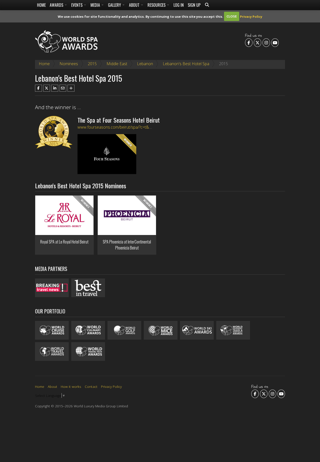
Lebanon (145, 63)
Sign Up (194, 5)
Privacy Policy (251, 16)
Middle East (116, 63)
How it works (71, 386)
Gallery (115, 5)
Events (77, 5)
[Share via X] (47, 88)
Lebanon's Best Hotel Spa (186, 63)
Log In (179, 5)
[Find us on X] (257, 42)
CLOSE (231, 16)
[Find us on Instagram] (266, 42)
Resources (157, 5)
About (134, 5)
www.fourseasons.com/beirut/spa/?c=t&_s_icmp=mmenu (128, 127)
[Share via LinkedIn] (55, 88)
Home (41, 5)
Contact (91, 386)
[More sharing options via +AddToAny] (71, 88)
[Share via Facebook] (38, 88)
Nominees (69, 63)
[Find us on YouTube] (275, 42)
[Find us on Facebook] (248, 42)
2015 (92, 63)
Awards (57, 5)
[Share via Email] (63, 88)
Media (95, 5)
